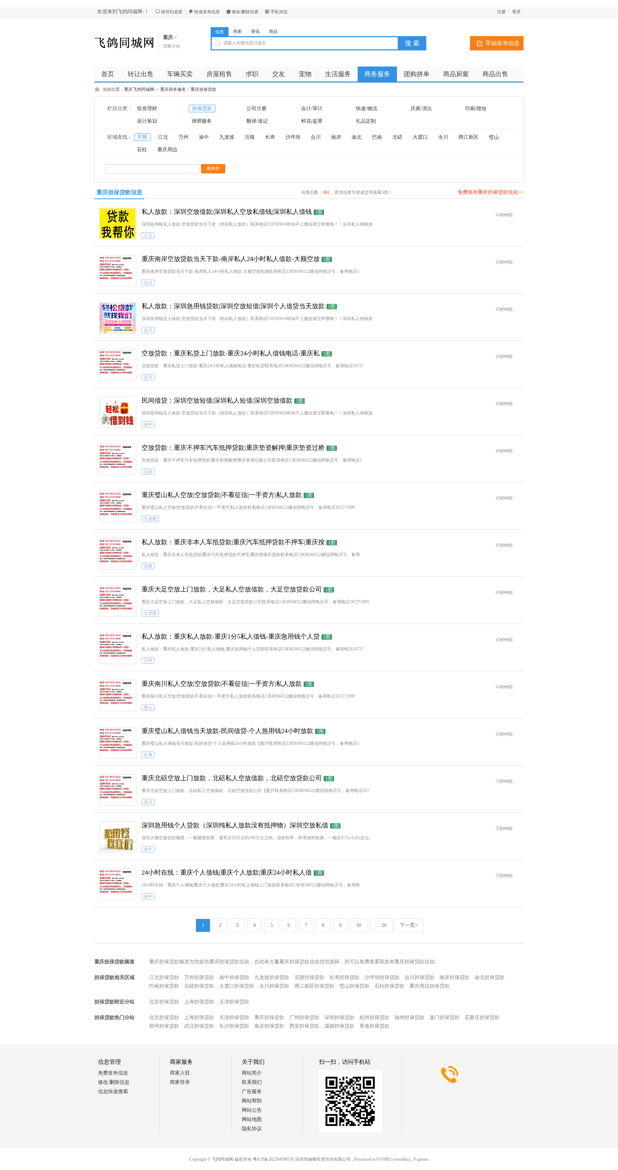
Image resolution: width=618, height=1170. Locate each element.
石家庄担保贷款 (482, 1017)
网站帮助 (252, 1100)
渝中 (204, 137)
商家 (237, 31)
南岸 (336, 137)
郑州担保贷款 (164, 1026)
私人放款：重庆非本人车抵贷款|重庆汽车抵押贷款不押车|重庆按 (233, 542)
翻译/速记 (257, 121)
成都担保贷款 (339, 1026)
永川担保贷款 (274, 986)
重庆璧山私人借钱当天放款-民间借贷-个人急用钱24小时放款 (227, 730)
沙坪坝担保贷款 (381, 977)
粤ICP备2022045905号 (273, 1159)
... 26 (381, 925)
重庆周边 (167, 149)
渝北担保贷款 (490, 977)
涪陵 (250, 137)
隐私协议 (252, 1128)
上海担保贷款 (199, 1001)
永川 (443, 137)
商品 (273, 31)
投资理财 (147, 108)
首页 (107, 74)
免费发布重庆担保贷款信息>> (491, 192)
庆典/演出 (421, 108)
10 (358, 925)
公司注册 (256, 108)
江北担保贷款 (164, 977)
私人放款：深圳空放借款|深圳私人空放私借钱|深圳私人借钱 (227, 211)
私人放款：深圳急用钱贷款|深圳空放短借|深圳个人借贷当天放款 (233, 306)
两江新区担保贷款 (314, 986)
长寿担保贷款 (344, 977)
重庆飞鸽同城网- (140, 89)
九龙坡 (226, 137)
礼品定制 (366, 121)
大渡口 (420, 137)
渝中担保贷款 (234, 977)
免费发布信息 (113, 1073)
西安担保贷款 (304, 1026)
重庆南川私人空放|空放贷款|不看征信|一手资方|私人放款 (222, 683)
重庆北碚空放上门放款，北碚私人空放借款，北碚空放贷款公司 (232, 778)
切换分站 (171, 46)
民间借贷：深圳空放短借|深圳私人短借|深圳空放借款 (217, 400)
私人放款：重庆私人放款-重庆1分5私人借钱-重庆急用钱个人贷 (231, 636)
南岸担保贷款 (455, 977)
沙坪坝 (292, 137)
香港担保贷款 (374, 1026)
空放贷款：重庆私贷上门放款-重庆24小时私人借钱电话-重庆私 (231, 353)
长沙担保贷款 (234, 1026)
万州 (183, 137)
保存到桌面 (171, 11)
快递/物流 (366, 108)
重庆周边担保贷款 (429, 986)
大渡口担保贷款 (236, 986)
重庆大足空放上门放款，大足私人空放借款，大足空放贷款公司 (232, 589)
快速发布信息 (207, 11)
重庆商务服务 (173, 89)
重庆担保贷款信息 (119, 192)
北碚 (397, 137)
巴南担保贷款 (164, 986)
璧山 (494, 137)
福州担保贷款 (409, 1017)
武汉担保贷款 (199, 1026)
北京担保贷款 (164, 1001)
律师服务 (202, 121)
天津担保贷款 (234, 1001)
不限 (142, 137)
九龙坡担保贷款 (271, 977)
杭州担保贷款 (374, 1017)
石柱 (142, 149)
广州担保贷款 (304, 1017)
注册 (501, 11)
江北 (163, 137)
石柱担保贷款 (389, 986)
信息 (219, 31)
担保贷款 (202, 108)
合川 (316, 137)
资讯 (255, 31)
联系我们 (252, 1082)
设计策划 (147, 121)
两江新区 (468, 137)
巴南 (377, 137)
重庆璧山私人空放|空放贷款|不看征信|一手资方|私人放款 (222, 494)
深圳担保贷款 (339, 1017)
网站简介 (252, 1073)
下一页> (409, 925)
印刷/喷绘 (476, 108)
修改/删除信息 (245, 11)
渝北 (357, 137)
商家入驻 (180, 1073)
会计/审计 (312, 108)
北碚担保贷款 (199, 986)
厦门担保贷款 (445, 1017)
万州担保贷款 (199, 977)
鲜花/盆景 (312, 121)
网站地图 (252, 1119)
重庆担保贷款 (203, 89)
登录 (516, 11)
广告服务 (252, 1091)
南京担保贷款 (269, 1026)
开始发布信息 (502, 43)
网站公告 (252, 1110)
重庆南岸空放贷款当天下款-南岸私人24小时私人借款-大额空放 (231, 258)
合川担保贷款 (419, 977)
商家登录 (180, 1082)
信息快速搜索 (113, 1091)
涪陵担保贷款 (309, 977)
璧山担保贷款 (354, 986)
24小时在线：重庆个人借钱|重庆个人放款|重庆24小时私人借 (227, 872)
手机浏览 (279, 11)
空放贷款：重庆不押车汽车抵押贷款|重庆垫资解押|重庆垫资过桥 (233, 447)
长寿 (270, 137)
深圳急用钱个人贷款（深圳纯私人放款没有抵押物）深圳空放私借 (235, 825)
